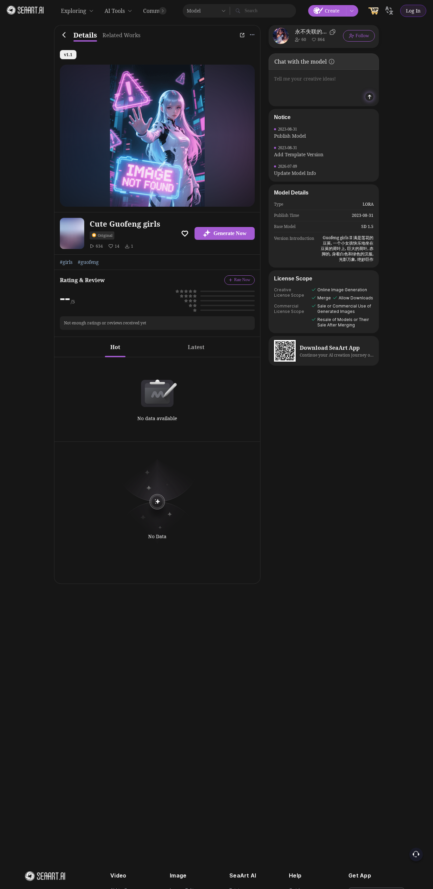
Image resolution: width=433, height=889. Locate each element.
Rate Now (242, 279)
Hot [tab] (115, 347)
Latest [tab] (196, 347)
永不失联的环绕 (311, 31)
